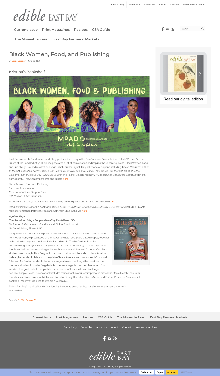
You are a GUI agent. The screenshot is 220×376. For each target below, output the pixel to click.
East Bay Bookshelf (26, 300)
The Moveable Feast (31, 39)
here (65, 178)
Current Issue (26, 30)
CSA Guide (101, 30)
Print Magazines (56, 30)
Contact (174, 4)
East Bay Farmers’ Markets (76, 39)
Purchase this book (130, 262)
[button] (196, 365)
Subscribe (134, 4)
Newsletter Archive (193, 4)
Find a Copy (117, 4)
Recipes (81, 30)
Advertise (149, 4)
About (162, 4)
